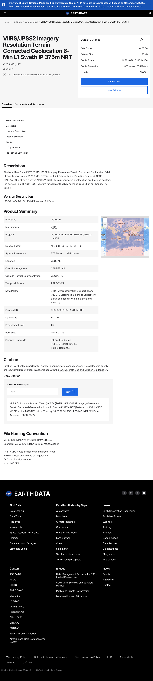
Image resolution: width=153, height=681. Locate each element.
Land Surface (63, 537)
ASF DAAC (15, 574)
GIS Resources (110, 548)
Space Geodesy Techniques (24, 532)
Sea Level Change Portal (23, 633)
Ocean (59, 543)
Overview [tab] (7, 104)
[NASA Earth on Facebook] (124, 492)
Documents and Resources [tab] (29, 104)
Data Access (114, 81)
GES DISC (15, 595)
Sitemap (10, 662)
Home (6, 22)
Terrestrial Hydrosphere (68, 559)
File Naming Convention (17, 152)
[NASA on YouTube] (144, 492)
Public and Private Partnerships (72, 590)
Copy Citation (14, 147)
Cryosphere (62, 527)
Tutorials (107, 532)
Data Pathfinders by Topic (72, 505)
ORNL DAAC (16, 617)
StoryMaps (108, 554)
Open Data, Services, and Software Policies (74, 584)
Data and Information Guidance (50, 657)
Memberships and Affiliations (71, 596)
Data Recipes (110, 543)
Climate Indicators (65, 521)
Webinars (108, 521)
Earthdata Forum (112, 516)
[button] (8, 188)
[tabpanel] (76, 291)
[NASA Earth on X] (137, 492)
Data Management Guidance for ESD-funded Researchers (76, 576)
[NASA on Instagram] (130, 492)
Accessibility (126, 657)
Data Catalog (31, 22)
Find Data (17, 22)
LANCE (55, 238)
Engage (60, 568)
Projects (14, 537)
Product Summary (14, 136)
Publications (109, 559)
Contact (107, 584)
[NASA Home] (68, 13)
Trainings (107, 527)
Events (106, 574)
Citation (9, 142)
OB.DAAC (15, 622)
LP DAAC (14, 601)
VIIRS (54, 227)
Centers (15, 568)
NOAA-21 (56, 219)
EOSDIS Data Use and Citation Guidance (81, 369)
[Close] (150, 5)
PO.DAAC (14, 628)
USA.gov (27, 662)
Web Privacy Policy (16, 657)
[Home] (79, 13)
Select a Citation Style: (18, 384)
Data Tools (15, 516)
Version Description (17, 131)
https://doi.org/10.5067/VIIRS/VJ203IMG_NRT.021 (37, 75)
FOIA (109, 657)
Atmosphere (62, 510)
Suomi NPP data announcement (124, 6)
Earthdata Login (18, 548)
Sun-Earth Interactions (68, 554)
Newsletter (108, 579)
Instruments (16, 527)
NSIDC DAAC (17, 611)
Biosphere (61, 516)
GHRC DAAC (16, 590)
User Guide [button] (113, 90)
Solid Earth (62, 548)
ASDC (13, 579)
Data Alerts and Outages (23, 543)
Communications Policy (87, 657)
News (106, 568)
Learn (106, 505)
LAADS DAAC (17, 606)
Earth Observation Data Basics (119, 510)
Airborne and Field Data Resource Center (27, 640)
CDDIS (13, 584)
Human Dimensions (66, 532)
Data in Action (110, 537)
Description (11, 126)
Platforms (15, 521)
